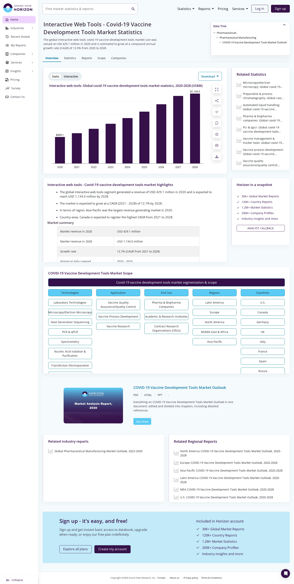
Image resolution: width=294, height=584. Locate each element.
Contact (161, 577)
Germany (263, 322)
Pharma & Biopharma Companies (166, 305)
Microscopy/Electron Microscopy (70, 312)
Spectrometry (70, 342)
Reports (204, 9)
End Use (166, 293)
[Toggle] (214, 32)
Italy (263, 342)
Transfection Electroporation (70, 365)
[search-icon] (133, 8)
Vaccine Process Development (118, 316)
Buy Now (142, 421)
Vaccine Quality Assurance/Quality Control (118, 305)
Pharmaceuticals (226, 33)
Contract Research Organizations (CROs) (166, 328)
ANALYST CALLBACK (260, 228)
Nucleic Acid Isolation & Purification (70, 354)
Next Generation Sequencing (70, 322)
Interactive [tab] (71, 76)
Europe (214, 312)
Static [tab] (55, 76)
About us (174, 577)
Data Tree (219, 26)
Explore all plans (75, 549)
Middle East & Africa (214, 332)
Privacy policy (191, 577)
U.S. (262, 302)
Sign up (280, 8)
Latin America (214, 302)
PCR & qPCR (70, 332)
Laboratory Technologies (70, 302)
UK (263, 332)
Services (238, 9)
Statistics (184, 9)
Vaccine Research (118, 326)
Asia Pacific (214, 342)
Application (118, 293)
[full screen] (216, 89)
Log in (259, 8)
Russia (262, 371)
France (262, 351)
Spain (263, 361)
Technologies (70, 293)
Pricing (223, 9)
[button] (226, 32)
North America (214, 322)
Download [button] (208, 76)
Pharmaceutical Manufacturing (238, 37)
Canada (263, 312)
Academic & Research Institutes (166, 316)
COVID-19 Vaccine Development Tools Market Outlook (254, 42)
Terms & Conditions (211, 577)
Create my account (112, 549)
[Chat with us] (285, 573)
